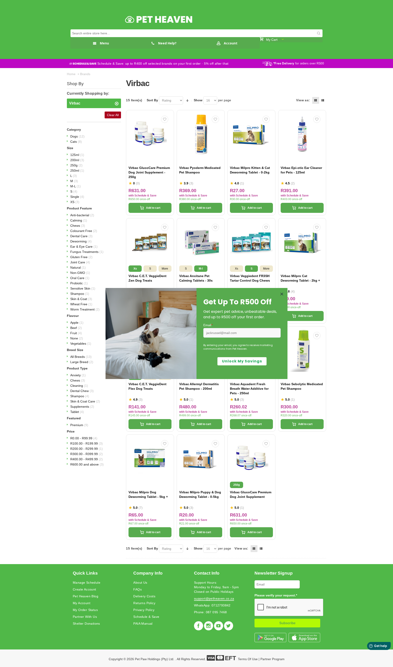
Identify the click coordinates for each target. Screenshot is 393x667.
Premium (79, 425)
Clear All (113, 115)
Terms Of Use (248, 659)
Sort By (152, 100)
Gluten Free (81, 257)
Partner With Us (85, 617)
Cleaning (79, 385)
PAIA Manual (142, 623)
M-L (75, 186)
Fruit (76, 333)
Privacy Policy (143, 610)
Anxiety (78, 375)
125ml (77, 155)
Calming (78, 220)
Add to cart (153, 207)
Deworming (81, 241)
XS (74, 202)
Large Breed (81, 362)
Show (198, 100)
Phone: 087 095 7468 (210, 612)
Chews (77, 225)
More (165, 268)
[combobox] (196, 33)
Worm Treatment (85, 309)
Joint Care (80, 262)
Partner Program (272, 659)
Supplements (82, 406)
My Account (81, 603)
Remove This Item (117, 104)
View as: (303, 100)
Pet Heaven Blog (85, 596)
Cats (76, 141)
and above (87, 464)
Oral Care (79, 278)
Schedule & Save (146, 617)
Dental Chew (82, 391)
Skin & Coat (81, 299)
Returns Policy (144, 603)
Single (77, 197)
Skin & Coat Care (85, 401)
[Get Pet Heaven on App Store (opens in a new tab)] (304, 637)
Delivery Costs (144, 596)
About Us (140, 582)
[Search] (318, 33)
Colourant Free (83, 231)
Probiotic (79, 283)
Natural (78, 267)
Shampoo (79, 293)
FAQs (137, 589)
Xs (135, 268)
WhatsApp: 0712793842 (212, 605)
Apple (76, 322)
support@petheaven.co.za (214, 598)
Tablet (77, 412)
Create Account (84, 589)
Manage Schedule (86, 582)
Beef (76, 328)
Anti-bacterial (82, 215)
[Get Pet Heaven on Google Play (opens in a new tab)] (270, 637)
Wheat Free (81, 304)
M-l (201, 268)
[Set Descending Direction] (187, 100)
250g (76, 165)
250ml (77, 170)
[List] (322, 100)
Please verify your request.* (275, 595)
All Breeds (81, 357)
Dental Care (81, 236)
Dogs (77, 136)
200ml (77, 160)
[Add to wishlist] (165, 119)
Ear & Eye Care (84, 246)
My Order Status (85, 610)
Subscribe (287, 623)
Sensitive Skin (82, 288)
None (76, 338)
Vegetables (80, 343)
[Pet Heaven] (158, 19)
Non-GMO (80, 273)
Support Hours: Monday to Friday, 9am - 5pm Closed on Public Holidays (216, 587)
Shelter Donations (86, 623)
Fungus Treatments (86, 252)
